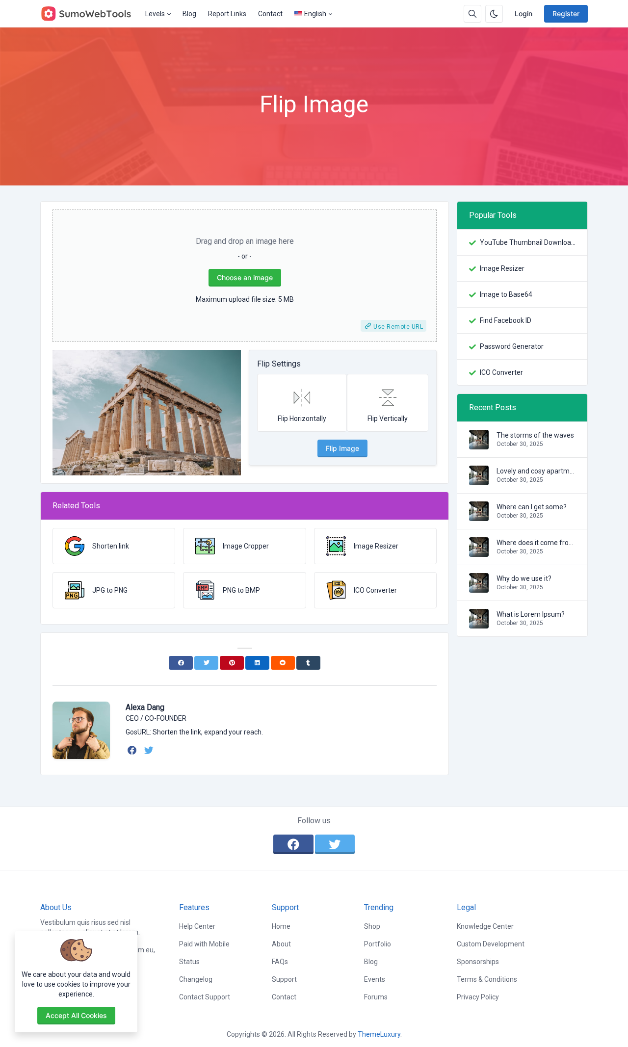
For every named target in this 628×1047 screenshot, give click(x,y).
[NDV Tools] (89, 14)
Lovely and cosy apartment (536, 471)
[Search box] (472, 14)
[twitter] (149, 750)
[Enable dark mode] (494, 14)
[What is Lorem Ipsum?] (479, 624)
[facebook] (133, 750)
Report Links (227, 14)
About (281, 944)
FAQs (280, 962)
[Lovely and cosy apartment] (479, 480)
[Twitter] (206, 663)
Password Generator (512, 346)
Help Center (197, 926)
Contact (270, 14)
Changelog (195, 979)
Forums (376, 997)
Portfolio (377, 944)
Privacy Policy (478, 997)
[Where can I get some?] (479, 516)
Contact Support (204, 997)
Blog (189, 14)
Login (523, 13)
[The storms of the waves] (479, 444)
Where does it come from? (536, 543)
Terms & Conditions (487, 979)
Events (374, 979)
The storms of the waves (535, 435)
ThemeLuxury (379, 1034)
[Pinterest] (232, 663)
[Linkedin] (257, 663)
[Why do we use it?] (479, 588)
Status (189, 962)
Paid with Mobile (204, 944)
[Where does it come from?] (479, 552)
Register (565, 13)
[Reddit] (283, 663)
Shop (372, 926)
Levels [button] (155, 14)
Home (281, 926)
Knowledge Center (485, 926)
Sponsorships (478, 962)
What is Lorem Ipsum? (531, 614)
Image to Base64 (506, 294)
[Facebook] (181, 663)
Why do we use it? (524, 578)
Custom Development (490, 944)
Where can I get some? (532, 507)
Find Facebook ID (505, 320)
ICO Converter (501, 372)
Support (284, 979)
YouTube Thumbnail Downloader (528, 242)
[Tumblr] (308, 663)
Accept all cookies (76, 1015)
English (315, 14)
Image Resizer (502, 268)
